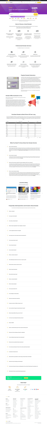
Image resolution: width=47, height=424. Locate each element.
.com (10, 18)
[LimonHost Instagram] (34, 389)
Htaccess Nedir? (36, 415)
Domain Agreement (22, 414)
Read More (34, 175)
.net (15, 18)
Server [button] (24, 2)
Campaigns (21, 413)
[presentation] (4, 193)
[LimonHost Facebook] (31, 389)
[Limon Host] (9, 2)
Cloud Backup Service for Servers (8, 416)
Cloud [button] (29, 2)
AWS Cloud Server (8, 411)
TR (39, 0)
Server (6, 403)
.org (21, 18)
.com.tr (28, 18)
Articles (21, 412)
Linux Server (7, 405)
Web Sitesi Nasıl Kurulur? (37, 401)
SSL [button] (27, 2)
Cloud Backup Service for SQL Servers (8, 417)
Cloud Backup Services (8, 414)
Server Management (8, 410)
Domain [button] (19, 2)
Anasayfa (7, 396)
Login (39, 2)
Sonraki (40, 137)
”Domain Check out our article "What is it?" (23, 150)
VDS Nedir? (29, 418)
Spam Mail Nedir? (37, 417)
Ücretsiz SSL (29, 417)
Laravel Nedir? (36, 418)
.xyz (33, 18)
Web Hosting (14, 399)
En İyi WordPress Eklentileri (38, 414)
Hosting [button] (22, 2)
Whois (22, 16)
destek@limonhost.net (36, 0)
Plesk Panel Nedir (37, 416)
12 (37, 137)
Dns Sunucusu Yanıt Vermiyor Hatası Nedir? (31, 406)
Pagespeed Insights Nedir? (38, 400)
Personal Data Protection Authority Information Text (23, 416)
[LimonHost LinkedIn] (36, 389)
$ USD (8, 0)
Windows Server (7, 404)
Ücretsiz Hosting (29, 416)
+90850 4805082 (32, 0)
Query (36, 14)
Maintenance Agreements (8, 409)
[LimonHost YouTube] (38, 389)
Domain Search (7, 399)
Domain (13, 16)
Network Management (8, 408)
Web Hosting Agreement (22, 415)
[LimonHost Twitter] (32, 389)
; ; (12, 18)
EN (40, 0)
